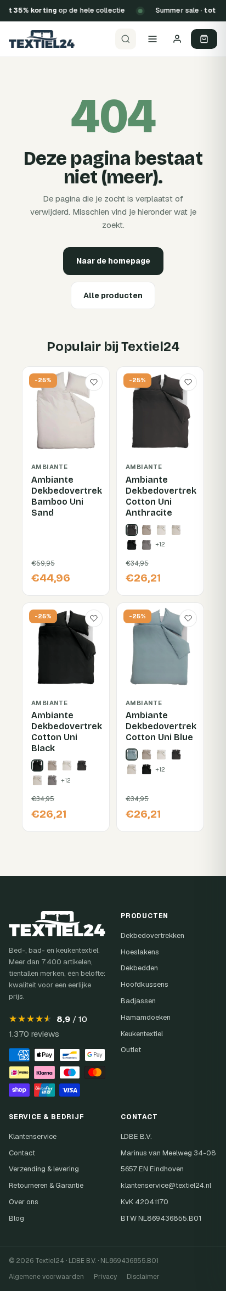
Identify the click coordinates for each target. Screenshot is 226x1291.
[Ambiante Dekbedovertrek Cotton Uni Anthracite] (132, 530)
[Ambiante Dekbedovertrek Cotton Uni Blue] (132, 754)
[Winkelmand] (204, 39)
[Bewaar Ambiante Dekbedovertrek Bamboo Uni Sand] (94, 382)
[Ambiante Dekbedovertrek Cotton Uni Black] (37, 765)
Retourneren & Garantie (46, 1185)
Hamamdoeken (146, 1017)
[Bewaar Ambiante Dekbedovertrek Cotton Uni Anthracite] (188, 382)
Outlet (131, 1049)
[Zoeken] (125, 39)
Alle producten (113, 295)
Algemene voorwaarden (46, 1276)
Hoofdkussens (144, 984)
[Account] (177, 39)
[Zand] (176, 530)
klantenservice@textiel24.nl (166, 1185)
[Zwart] (132, 545)
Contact (22, 1153)
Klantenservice (32, 1136)
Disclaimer (143, 1276)
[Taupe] (146, 530)
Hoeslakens (140, 952)
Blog (16, 1218)
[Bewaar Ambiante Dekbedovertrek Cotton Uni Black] (94, 618)
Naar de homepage (113, 261)
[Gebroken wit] (161, 530)
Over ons (23, 1201)
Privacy (105, 1276)
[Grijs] (146, 545)
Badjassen (138, 1000)
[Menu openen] (152, 39)
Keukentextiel (142, 1033)
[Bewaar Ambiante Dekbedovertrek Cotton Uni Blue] (188, 618)
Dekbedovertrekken (152, 935)
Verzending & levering (44, 1168)
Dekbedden (139, 968)
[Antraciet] (82, 765)
